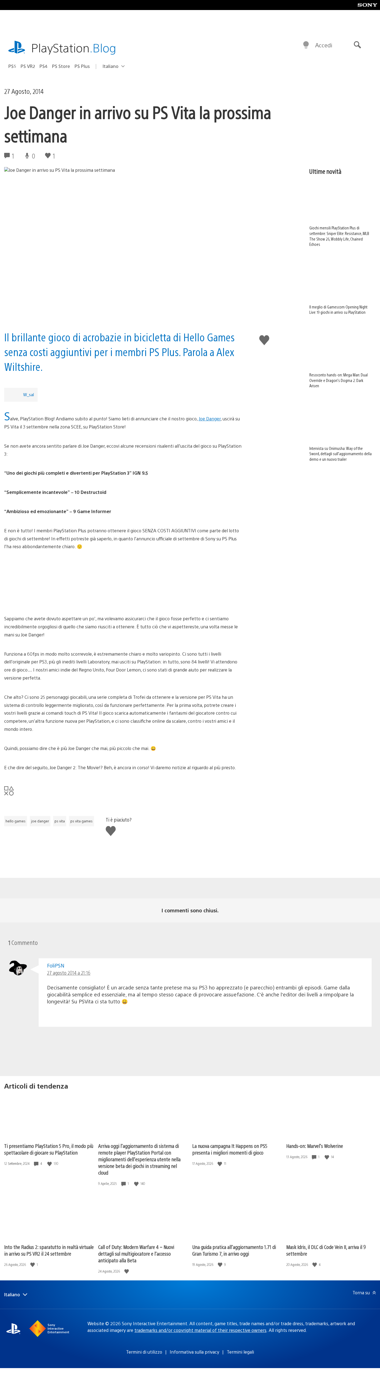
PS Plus (82, 66)
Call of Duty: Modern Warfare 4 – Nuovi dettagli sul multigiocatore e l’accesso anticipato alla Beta (136, 1253)
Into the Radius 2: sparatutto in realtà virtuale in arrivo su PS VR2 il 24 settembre (49, 1250)
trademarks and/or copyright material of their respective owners (200, 1330)
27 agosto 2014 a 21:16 (68, 972)
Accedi (323, 45)
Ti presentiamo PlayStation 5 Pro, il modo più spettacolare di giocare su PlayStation (48, 1149)
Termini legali (240, 1352)
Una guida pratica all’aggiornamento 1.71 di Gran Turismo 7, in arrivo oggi (234, 1250)
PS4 (44, 66)
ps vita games (81, 821)
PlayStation (73, 47)
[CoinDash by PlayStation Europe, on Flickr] (124, 583)
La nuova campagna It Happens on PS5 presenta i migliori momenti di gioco (229, 1149)
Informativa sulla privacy (194, 1352)
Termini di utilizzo (144, 1352)
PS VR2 (28, 66)
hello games (16, 821)
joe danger (40, 821)
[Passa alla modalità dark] (306, 45)
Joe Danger (210, 419)
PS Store (61, 66)
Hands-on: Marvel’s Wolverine (314, 1146)
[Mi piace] (50, 1163)
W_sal (28, 394)
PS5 (12, 66)
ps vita (60, 821)
